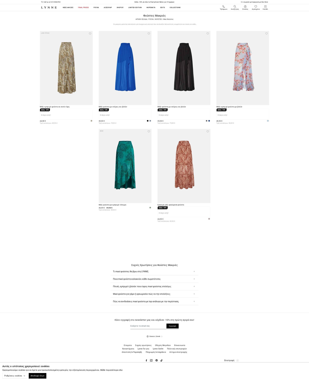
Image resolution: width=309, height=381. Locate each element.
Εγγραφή (172, 326)
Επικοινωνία (179, 345)
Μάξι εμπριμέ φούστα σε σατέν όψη (54, 107)
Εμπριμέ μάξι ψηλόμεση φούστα (171, 205)
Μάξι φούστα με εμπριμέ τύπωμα (112, 205)
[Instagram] (151, 360)
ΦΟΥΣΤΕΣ (158, 19)
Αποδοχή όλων (38, 376)
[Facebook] (146, 360)
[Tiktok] (161, 360)
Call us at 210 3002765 (52, 2)
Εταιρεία (128, 345)
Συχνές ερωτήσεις (143, 345)
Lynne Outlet (158, 349)
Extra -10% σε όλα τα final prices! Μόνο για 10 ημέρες (154, 2)
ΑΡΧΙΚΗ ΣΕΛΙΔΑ (141, 19)
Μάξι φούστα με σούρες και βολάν (113, 107)
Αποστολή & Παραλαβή (132, 352)
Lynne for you (143, 349)
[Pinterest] (156, 360)
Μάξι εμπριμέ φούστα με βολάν (229, 107)
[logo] (49, 7)
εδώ (121, 370)
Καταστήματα (128, 349)
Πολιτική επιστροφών (177, 349)
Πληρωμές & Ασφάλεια (156, 352)
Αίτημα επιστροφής (178, 352)
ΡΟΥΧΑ (151, 19)
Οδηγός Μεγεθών (163, 345)
